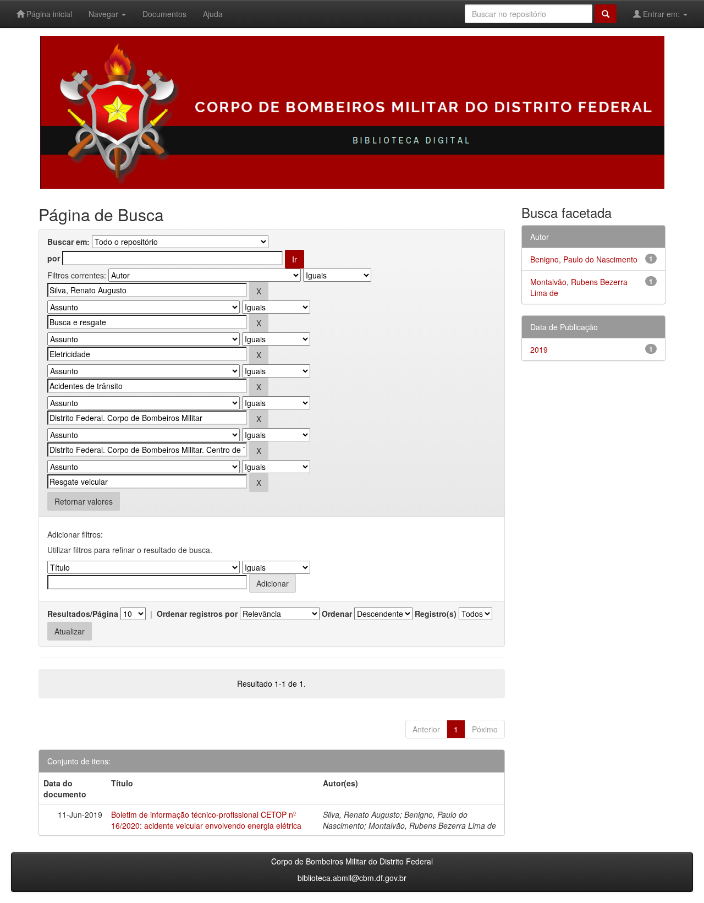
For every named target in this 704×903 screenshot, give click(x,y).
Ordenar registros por (197, 613)
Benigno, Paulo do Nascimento (583, 259)
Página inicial (48, 13)
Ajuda (213, 13)
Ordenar (337, 613)
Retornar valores (83, 501)
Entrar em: (661, 13)
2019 (539, 349)
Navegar (104, 13)
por (53, 258)
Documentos (164, 13)
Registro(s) (436, 613)
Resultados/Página (82, 613)
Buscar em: (68, 241)
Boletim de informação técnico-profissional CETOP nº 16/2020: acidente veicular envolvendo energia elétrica (206, 820)
